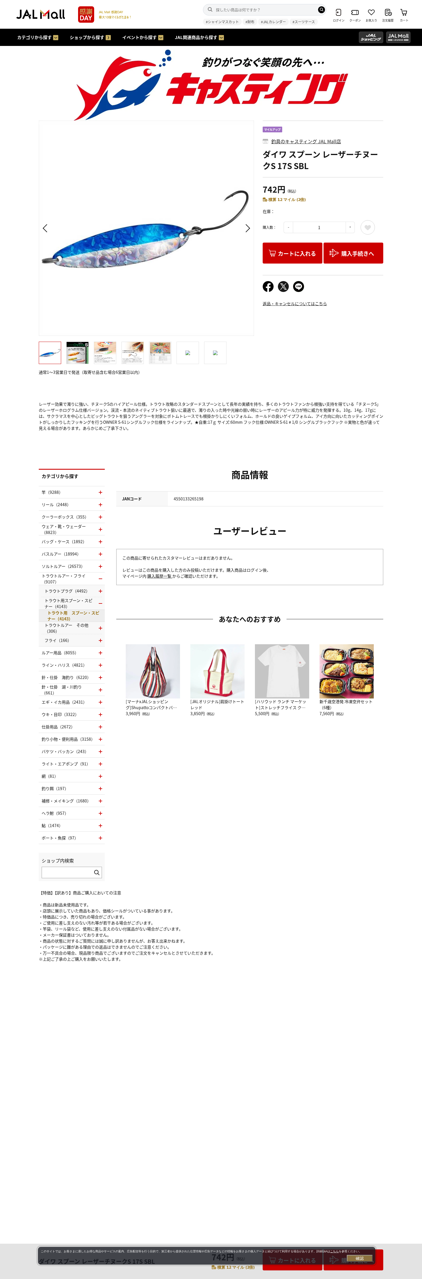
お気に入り (368, 227)
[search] (321, 9)
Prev (46, 228)
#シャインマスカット (222, 21)
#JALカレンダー (273, 21)
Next (247, 228)
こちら (334, 1251)
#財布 (249, 21)
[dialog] (206, 1256)
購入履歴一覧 (159, 576)
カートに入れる (297, 253)
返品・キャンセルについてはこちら (295, 303)
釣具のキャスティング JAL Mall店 (306, 141)
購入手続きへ (357, 253)
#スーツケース (304, 21)
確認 (360, 1258)
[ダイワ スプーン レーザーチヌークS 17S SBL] (146, 228)
